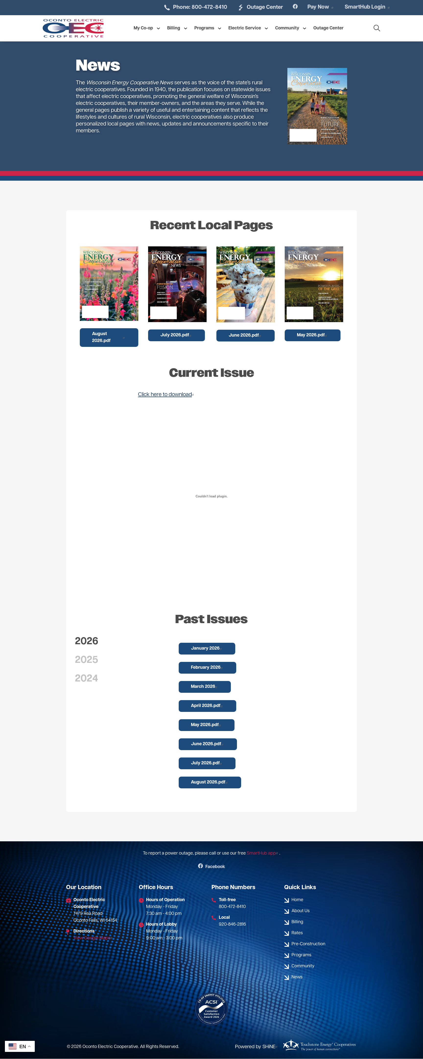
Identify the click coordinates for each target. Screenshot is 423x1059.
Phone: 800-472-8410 (195, 7)
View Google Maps (91, 938)
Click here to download (165, 395)
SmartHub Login (365, 7)
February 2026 (206, 668)
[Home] (73, 28)
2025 (86, 660)
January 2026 (205, 648)
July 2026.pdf (174, 335)
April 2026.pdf (206, 706)
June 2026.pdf (244, 335)
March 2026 (203, 687)
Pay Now (318, 7)
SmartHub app (261, 853)
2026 (86, 642)
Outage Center (260, 7)
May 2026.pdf (311, 335)
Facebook (211, 867)
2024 (86, 679)
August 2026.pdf (101, 337)
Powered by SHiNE (255, 1047)
